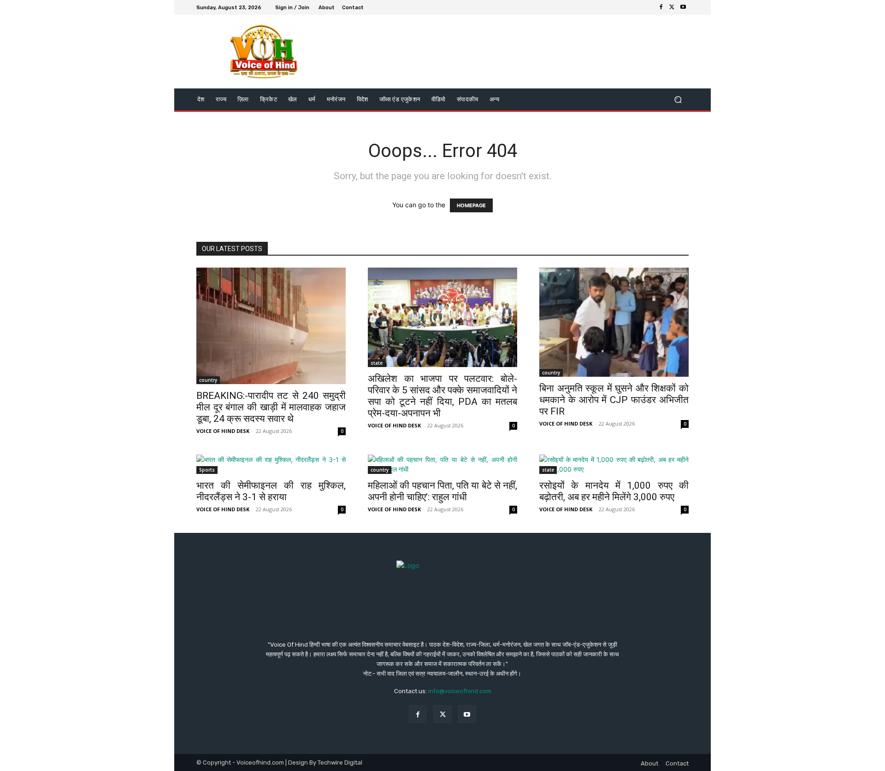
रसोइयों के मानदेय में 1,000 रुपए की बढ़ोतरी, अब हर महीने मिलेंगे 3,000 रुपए (614, 491)
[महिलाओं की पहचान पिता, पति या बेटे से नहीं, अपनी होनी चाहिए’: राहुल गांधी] (442, 464)
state (377, 363)
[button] (678, 100)
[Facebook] (661, 7)
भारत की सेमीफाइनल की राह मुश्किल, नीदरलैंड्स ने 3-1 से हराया (271, 491)
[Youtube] (683, 7)
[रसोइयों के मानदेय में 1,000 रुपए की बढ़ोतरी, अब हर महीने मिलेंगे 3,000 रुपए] (614, 464)
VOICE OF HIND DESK (222, 430)
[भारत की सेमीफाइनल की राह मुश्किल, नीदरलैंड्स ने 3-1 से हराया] (271, 464)
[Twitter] (672, 7)
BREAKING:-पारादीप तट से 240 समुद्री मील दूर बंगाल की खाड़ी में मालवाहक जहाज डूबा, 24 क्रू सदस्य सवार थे (271, 407)
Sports (207, 470)
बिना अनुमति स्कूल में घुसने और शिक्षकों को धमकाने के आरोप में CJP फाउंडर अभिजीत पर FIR (614, 400)
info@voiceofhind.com (459, 691)
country (208, 380)
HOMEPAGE (471, 205)
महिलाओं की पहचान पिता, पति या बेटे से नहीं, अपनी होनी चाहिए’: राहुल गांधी (442, 491)
